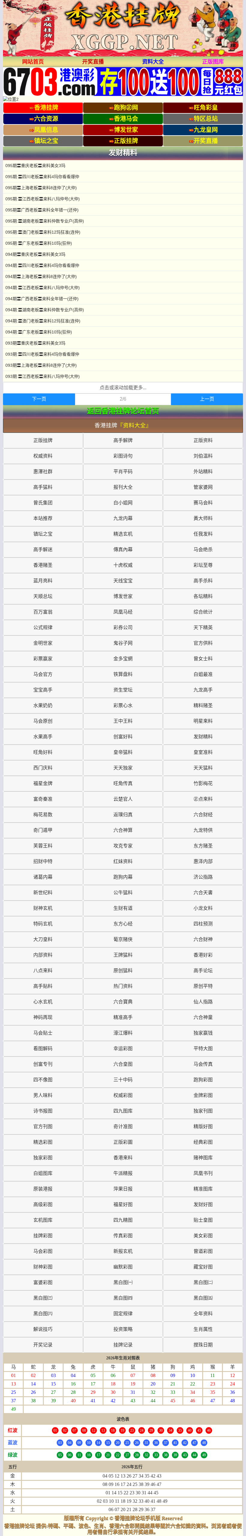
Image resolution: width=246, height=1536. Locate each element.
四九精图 (123, 1220)
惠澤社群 (42, 471)
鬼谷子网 (123, 643)
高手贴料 (42, 986)
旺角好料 (42, 752)
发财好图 (203, 1204)
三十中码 (123, 1079)
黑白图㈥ (42, 1313)
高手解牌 (123, 440)
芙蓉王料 (42, 845)
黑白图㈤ (203, 1298)
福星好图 (123, 1204)
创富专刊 (42, 1064)
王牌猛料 (123, 955)
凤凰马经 (123, 611)
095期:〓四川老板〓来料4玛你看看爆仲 (42, 176)
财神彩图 (42, 1266)
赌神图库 (203, 1157)
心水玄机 (42, 1001)
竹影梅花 (203, 783)
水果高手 (42, 736)
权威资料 (42, 456)
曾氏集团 (42, 502)
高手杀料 (203, 580)
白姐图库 (42, 1173)
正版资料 (203, 440)
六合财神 (203, 939)
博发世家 (123, 596)
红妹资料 (123, 861)
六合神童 (203, 1017)
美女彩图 (203, 1235)
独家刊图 (203, 1110)
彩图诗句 (123, 456)
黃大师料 (203, 518)
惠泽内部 (203, 861)
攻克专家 (123, 845)
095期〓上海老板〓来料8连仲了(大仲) (41, 187)
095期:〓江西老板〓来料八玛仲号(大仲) (42, 198)
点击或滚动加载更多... (123, 387)
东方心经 (123, 923)
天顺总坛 (42, 596)
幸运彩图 (123, 1048)
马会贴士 (42, 1032)
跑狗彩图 (203, 1079)
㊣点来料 (203, 799)
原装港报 (42, 1188)
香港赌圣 (42, 565)
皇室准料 (203, 752)
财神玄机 (42, 908)
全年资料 (203, 1313)
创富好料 (123, 736)
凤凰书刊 (203, 1173)
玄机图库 (42, 1220)
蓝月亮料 (42, 580)
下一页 (39, 399)
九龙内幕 (123, 518)
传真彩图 (123, 1235)
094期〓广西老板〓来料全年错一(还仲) (42, 298)
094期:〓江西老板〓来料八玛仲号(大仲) (42, 287)
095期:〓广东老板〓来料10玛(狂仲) (38, 243)
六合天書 (203, 892)
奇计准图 (123, 1126)
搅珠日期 (203, 1344)
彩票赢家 (42, 658)
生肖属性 (203, 1329)
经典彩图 (203, 1142)
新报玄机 (123, 1251)
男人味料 (42, 1095)
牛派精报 (123, 1173)
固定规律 (123, 1313)
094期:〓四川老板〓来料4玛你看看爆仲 (42, 265)
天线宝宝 (123, 580)
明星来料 (203, 721)
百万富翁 (42, 611)
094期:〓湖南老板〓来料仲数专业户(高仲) (44, 309)
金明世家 (42, 643)
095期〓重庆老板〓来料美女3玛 (35, 165)
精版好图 (203, 1126)
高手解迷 (42, 549)
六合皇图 (123, 1064)
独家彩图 (42, 1157)
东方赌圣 (203, 845)
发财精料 (203, 736)
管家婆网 (203, 487)
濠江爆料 (123, 1032)
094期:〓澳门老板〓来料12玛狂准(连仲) (42, 320)
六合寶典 (123, 1001)
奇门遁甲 (42, 830)
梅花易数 (42, 814)
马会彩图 (42, 1251)
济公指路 (203, 877)
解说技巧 (42, 1329)
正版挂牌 (42, 440)
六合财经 (203, 814)
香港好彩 (203, 955)
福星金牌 (42, 783)
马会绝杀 (203, 549)
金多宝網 (123, 658)
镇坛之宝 (42, 533)
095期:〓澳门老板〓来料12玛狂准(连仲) (42, 232)
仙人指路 (203, 1001)
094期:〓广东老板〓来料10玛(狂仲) (38, 332)
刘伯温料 (203, 456)
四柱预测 (203, 923)
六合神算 (123, 830)
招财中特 (42, 861)
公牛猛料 (123, 892)
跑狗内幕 (123, 877)
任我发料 (203, 533)
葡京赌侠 (123, 939)
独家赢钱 (203, 1032)
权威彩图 (123, 1095)
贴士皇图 (203, 1220)
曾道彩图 (203, 1251)
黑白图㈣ (123, 1298)
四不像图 (42, 1079)
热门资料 (123, 986)
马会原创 (42, 721)
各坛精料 (203, 596)
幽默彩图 (123, 1266)
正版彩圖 (123, 1142)
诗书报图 (42, 1110)
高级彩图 (42, 1204)
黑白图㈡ (203, 1282)
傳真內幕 (123, 549)
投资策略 (123, 1329)
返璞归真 (123, 814)
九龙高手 (203, 689)
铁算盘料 (123, 674)
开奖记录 (42, 1344)
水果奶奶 (42, 705)
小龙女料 (203, 908)
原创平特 (203, 986)
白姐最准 (203, 674)
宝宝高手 (42, 689)
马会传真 (203, 1064)
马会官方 (42, 674)
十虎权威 (123, 565)
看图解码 (42, 1048)
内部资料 (42, 955)
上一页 (207, 399)
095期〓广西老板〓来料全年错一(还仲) (42, 210)
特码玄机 (42, 923)
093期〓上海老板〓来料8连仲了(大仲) (41, 365)
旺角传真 (123, 783)
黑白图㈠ (123, 1282)
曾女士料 (203, 658)
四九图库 (123, 1110)
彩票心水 (123, 705)
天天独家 (123, 767)
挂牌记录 (123, 1344)
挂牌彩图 (42, 1235)
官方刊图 (42, 1126)
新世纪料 (42, 892)
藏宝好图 (203, 1266)
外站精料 (203, 471)
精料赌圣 (203, 705)
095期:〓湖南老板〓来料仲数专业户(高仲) (44, 221)
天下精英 (203, 627)
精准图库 (203, 1188)
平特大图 (203, 1048)
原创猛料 (123, 970)
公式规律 (42, 627)
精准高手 (123, 1017)
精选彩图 (42, 1142)
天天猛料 (203, 767)
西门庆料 (42, 767)
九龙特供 (203, 830)
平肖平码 (123, 471)
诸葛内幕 (42, 877)
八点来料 (42, 970)
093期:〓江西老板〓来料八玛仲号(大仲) (42, 376)
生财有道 (123, 908)
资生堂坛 (123, 689)
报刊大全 (123, 487)
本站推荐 (42, 518)
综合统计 (203, 611)
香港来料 (123, 1157)
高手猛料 (42, 487)
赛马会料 (203, 502)
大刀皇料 (42, 939)
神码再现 (42, 1017)
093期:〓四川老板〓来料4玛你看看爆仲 (42, 354)
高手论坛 (203, 970)
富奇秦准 (42, 799)
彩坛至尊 (203, 565)
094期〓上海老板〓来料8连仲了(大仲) (41, 276)
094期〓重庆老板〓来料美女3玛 (35, 254)
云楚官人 (123, 799)
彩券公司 (123, 627)
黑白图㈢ (42, 1298)
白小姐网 (123, 502)
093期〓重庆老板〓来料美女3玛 (35, 343)
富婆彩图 (42, 1282)
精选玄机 (123, 533)
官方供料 (203, 643)
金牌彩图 (203, 1095)
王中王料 (123, 721)
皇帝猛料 (123, 752)
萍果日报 (123, 1188)
